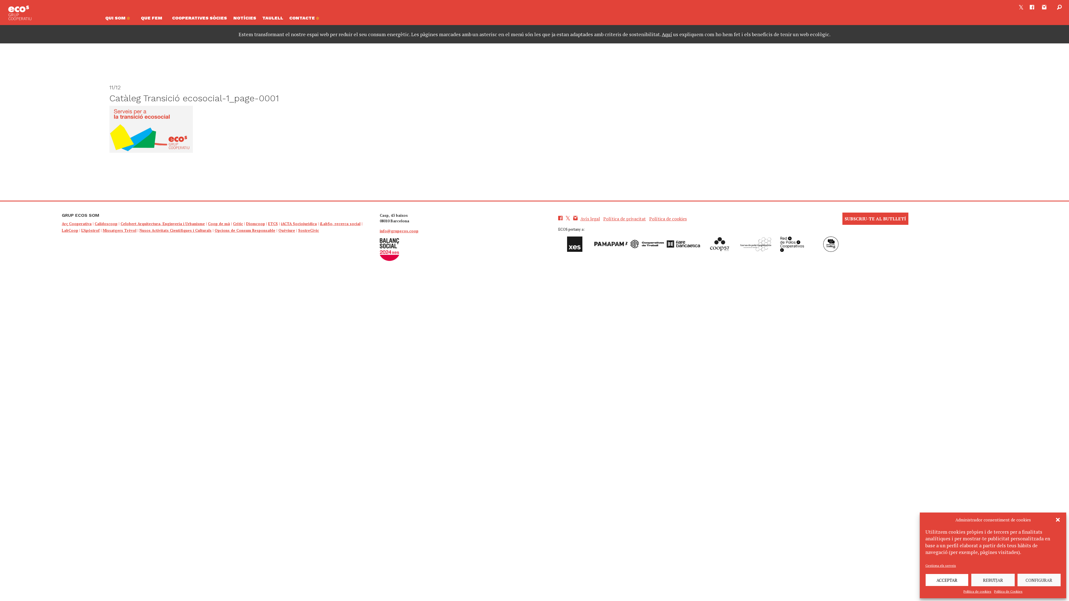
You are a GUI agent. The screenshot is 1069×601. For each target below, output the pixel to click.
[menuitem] (120, 19)
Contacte (302, 18)
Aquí (667, 34)
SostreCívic (308, 230)
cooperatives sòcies (199, 18)
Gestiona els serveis (940, 565)
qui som (116, 18)
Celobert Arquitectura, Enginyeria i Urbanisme (163, 223)
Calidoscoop (106, 223)
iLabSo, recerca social (340, 223)
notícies (244, 18)
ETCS (273, 223)
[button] (1058, 520)
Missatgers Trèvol (119, 230)
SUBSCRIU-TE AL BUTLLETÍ (875, 219)
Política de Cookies (1008, 591)
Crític (238, 223)
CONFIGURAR (1039, 580)
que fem (151, 18)
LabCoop (70, 230)
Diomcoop (255, 223)
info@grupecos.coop (399, 230)
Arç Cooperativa (77, 223)
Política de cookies (977, 591)
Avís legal (590, 219)
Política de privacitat (624, 219)
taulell (272, 18)
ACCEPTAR (946, 580)
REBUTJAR (993, 580)
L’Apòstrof (90, 230)
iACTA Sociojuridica (299, 223)
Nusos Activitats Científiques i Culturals (175, 230)
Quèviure (286, 230)
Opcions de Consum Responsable (245, 230)
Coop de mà (219, 223)
